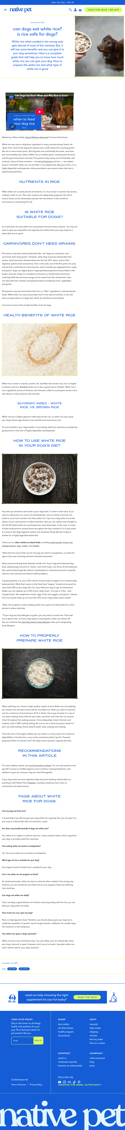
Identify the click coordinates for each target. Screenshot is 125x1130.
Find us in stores (97, 1043)
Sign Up (38, 1040)
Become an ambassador (70, 1065)
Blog (92, 1061)
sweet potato (56, 542)
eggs (19, 546)
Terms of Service (18, 1084)
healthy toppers (66, 1031)
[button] (80, 9)
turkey (25, 546)
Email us (62, 1058)
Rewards (94, 1024)
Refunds (93, 1035)
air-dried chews (65, 1028)
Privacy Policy (36, 1084)
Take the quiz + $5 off (103, 10)
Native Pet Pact (97, 1058)
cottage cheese (9, 546)
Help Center (95, 1028)
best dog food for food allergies (36, 622)
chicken (36, 546)
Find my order (96, 1039)
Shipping (94, 1031)
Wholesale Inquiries (67, 1061)
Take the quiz (87, 997)
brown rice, (68, 542)
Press (92, 1065)
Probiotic (32, 783)
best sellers (63, 1024)
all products (64, 1035)
